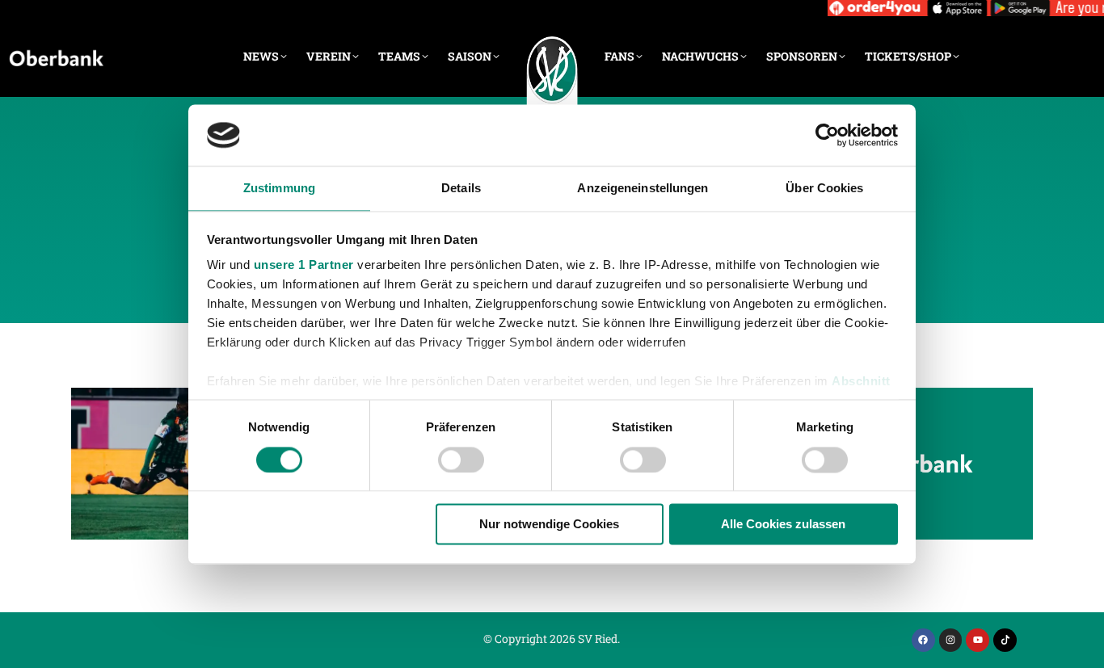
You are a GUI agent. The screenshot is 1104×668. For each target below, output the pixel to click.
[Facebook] (923, 640)
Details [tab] (461, 188)
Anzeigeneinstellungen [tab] (642, 188)
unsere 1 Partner (304, 265)
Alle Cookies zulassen (783, 524)
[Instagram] (951, 640)
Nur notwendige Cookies (549, 524)
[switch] (461, 460)
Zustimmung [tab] (279, 188)
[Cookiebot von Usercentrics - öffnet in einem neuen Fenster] (827, 135)
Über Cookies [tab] (824, 188)
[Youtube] (977, 640)
